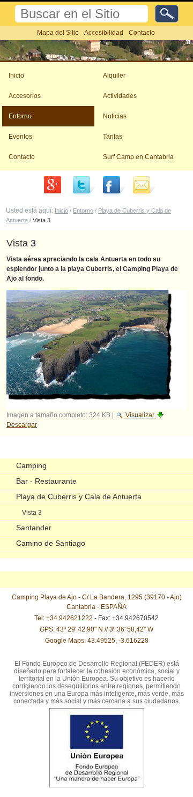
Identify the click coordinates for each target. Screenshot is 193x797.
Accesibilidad (103, 32)
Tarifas (112, 136)
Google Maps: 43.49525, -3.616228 (97, 640)
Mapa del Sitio (58, 32)
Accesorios (25, 96)
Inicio (16, 75)
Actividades (120, 96)
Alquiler (114, 75)
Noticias (115, 116)
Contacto (142, 32)
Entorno (20, 116)
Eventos (20, 136)
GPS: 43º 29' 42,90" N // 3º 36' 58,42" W (96, 629)
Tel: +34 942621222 (63, 618)
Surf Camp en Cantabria (138, 157)
